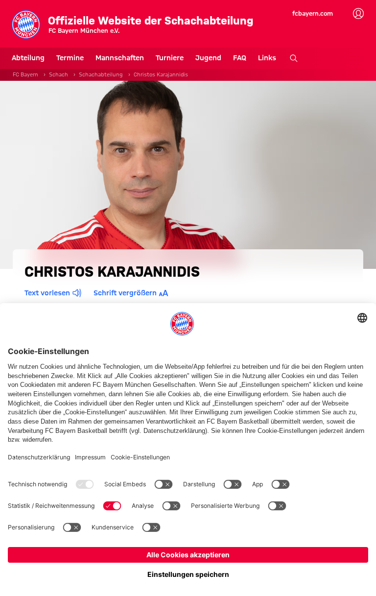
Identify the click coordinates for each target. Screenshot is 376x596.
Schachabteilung (101, 74)
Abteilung (28, 58)
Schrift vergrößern (125, 293)
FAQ (239, 58)
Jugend (208, 58)
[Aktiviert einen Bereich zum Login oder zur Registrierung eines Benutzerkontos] (358, 14)
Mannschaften (119, 58)
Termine (70, 58)
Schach (58, 74)
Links (267, 58)
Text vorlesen (47, 293)
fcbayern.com (312, 13)
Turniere (170, 58)
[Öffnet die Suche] (294, 58)
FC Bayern (25, 74)
